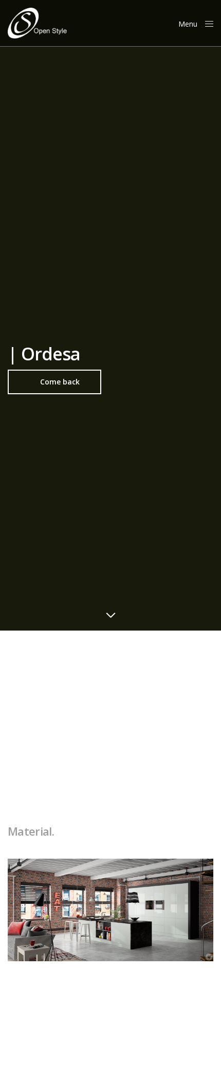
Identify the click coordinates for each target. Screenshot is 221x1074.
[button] (54, 382)
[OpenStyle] (37, 23)
